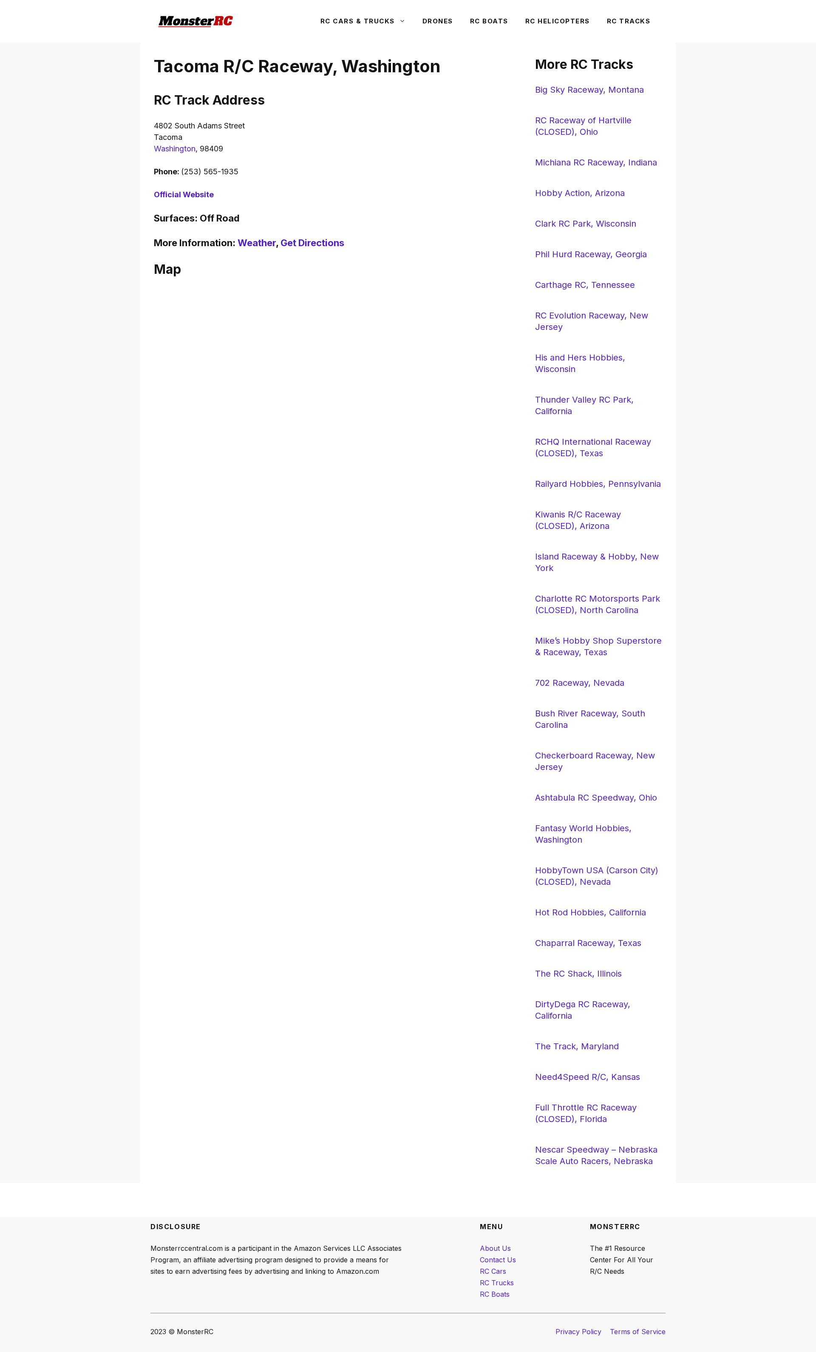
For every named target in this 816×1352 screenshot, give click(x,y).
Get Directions (312, 242)
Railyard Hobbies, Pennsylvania (598, 484)
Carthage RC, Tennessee (585, 285)
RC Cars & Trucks (357, 21)
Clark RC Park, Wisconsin (585, 224)
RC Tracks (629, 21)
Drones (437, 21)
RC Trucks (497, 1282)
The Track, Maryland (577, 1046)
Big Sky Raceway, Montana (589, 90)
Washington (175, 148)
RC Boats (489, 21)
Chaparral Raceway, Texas (588, 943)
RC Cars (493, 1271)
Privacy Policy (578, 1331)
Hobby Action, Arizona (580, 193)
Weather (257, 242)
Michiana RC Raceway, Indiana (596, 162)
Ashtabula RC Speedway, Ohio (596, 797)
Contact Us (498, 1259)
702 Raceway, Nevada (579, 683)
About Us (495, 1248)
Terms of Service (638, 1331)
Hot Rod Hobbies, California (590, 912)
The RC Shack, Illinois (578, 974)
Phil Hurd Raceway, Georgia (591, 254)
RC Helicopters (557, 21)
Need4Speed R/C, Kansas (587, 1077)
